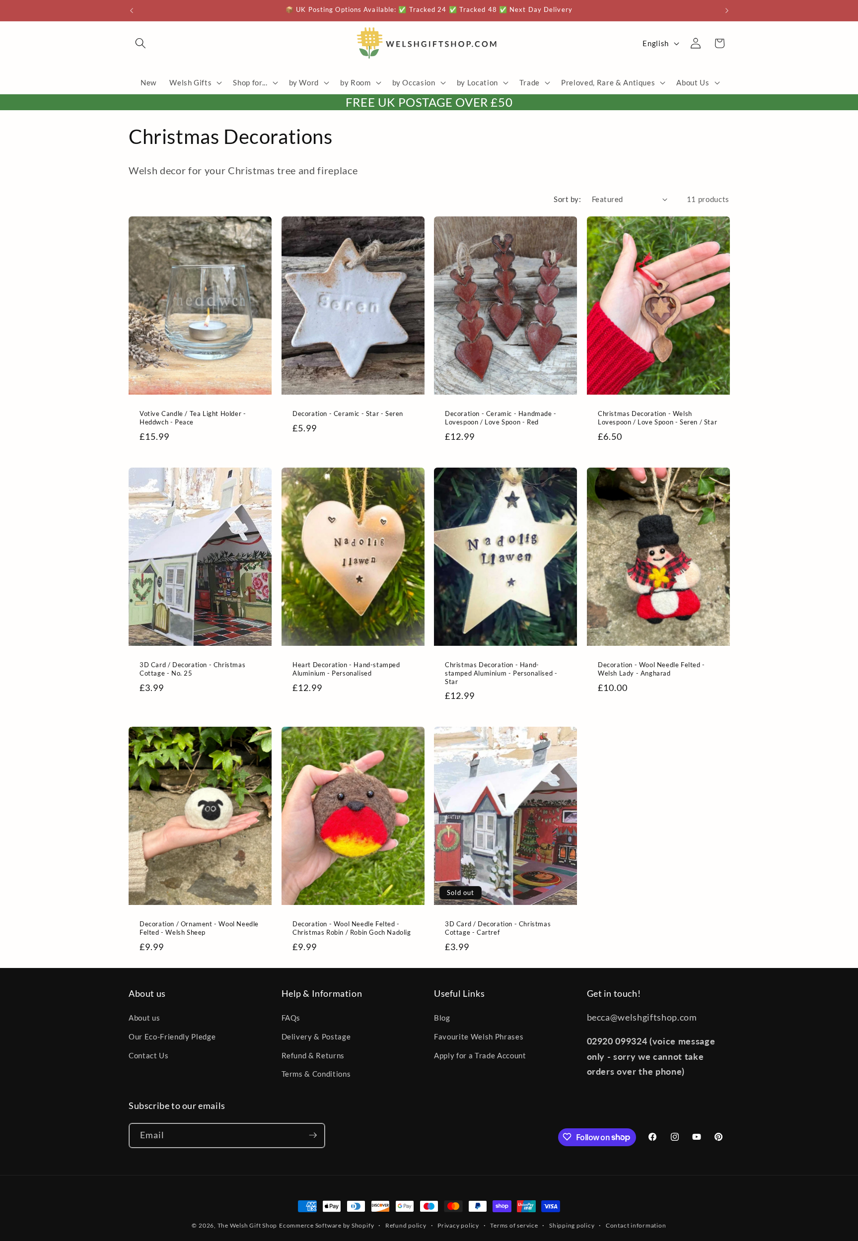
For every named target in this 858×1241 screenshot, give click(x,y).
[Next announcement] (727, 10)
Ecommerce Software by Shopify (326, 1225)
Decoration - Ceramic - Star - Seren (347, 413)
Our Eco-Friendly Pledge (172, 1036)
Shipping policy (572, 1225)
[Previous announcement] (132, 10)
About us (144, 1018)
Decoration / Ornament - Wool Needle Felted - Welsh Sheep (199, 928)
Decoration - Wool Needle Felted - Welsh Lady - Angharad (651, 669)
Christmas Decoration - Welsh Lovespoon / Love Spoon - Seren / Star (657, 418)
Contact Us (149, 1055)
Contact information (636, 1225)
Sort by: (567, 199)
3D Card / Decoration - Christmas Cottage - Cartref (498, 928)
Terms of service (514, 1225)
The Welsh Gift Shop (247, 1225)
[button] (140, 43)
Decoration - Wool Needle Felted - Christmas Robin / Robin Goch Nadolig (351, 928)
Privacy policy (458, 1225)
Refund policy (406, 1225)
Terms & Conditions (316, 1073)
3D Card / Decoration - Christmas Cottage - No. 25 (192, 669)
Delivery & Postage (316, 1036)
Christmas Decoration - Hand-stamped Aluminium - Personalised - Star (501, 673)
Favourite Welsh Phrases (478, 1036)
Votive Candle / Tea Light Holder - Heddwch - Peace (193, 418)
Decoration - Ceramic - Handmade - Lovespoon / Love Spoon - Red (501, 418)
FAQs (291, 1018)
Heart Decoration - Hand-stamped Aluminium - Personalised (346, 669)
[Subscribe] (313, 1135)
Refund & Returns (313, 1055)
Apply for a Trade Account (480, 1055)
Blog (442, 1018)
